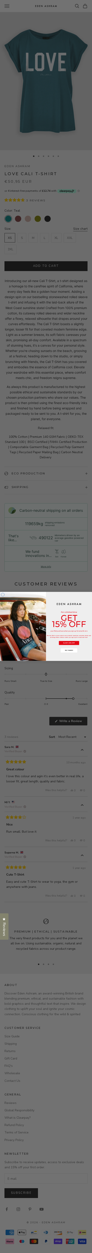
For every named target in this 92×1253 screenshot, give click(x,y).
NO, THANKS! (69, 650)
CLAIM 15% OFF (69, 643)
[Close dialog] (2, 594)
